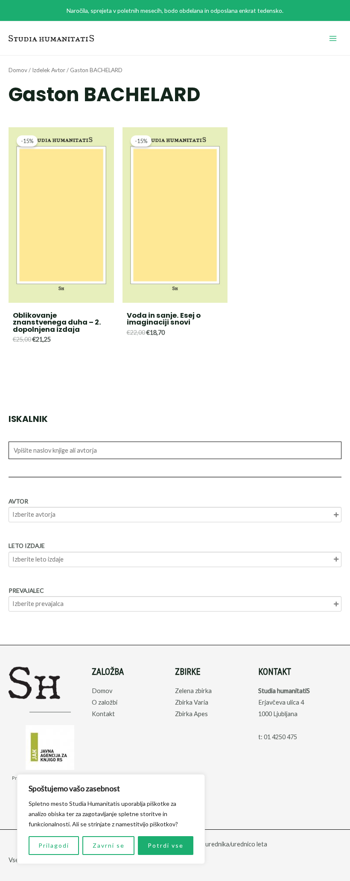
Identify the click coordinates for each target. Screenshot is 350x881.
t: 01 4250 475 (277, 737)
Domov (18, 70)
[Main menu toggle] (332, 38)
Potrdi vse (166, 845)
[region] (111, 819)
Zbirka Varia (191, 702)
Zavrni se (109, 845)
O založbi (104, 702)
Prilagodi (53, 845)
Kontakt (103, 713)
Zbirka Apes (191, 713)
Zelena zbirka (193, 690)
